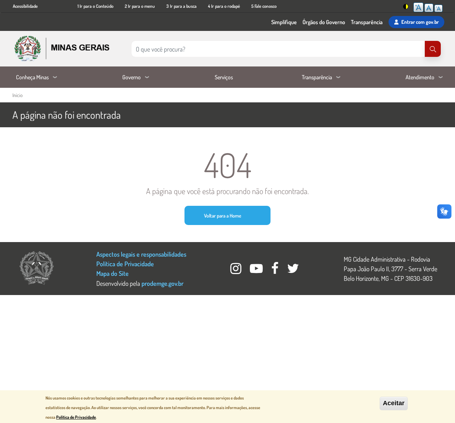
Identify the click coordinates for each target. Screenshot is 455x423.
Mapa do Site (112, 273)
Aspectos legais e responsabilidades (141, 254)
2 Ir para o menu (140, 6)
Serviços (224, 77)
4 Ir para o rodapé (224, 6)
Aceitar (394, 403)
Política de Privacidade (125, 263)
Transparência (366, 22)
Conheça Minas (32, 77)
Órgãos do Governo (324, 22)
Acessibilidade (25, 6)
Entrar (420, 21)
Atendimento (420, 77)
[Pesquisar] (433, 49)
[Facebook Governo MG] (276, 270)
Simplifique (284, 22)
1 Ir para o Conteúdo (95, 6)
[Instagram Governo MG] (236, 270)
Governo (131, 77)
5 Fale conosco (264, 6)
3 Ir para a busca (181, 6)
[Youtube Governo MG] (257, 270)
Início (17, 95)
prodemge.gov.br (162, 283)
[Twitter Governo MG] (293, 270)
